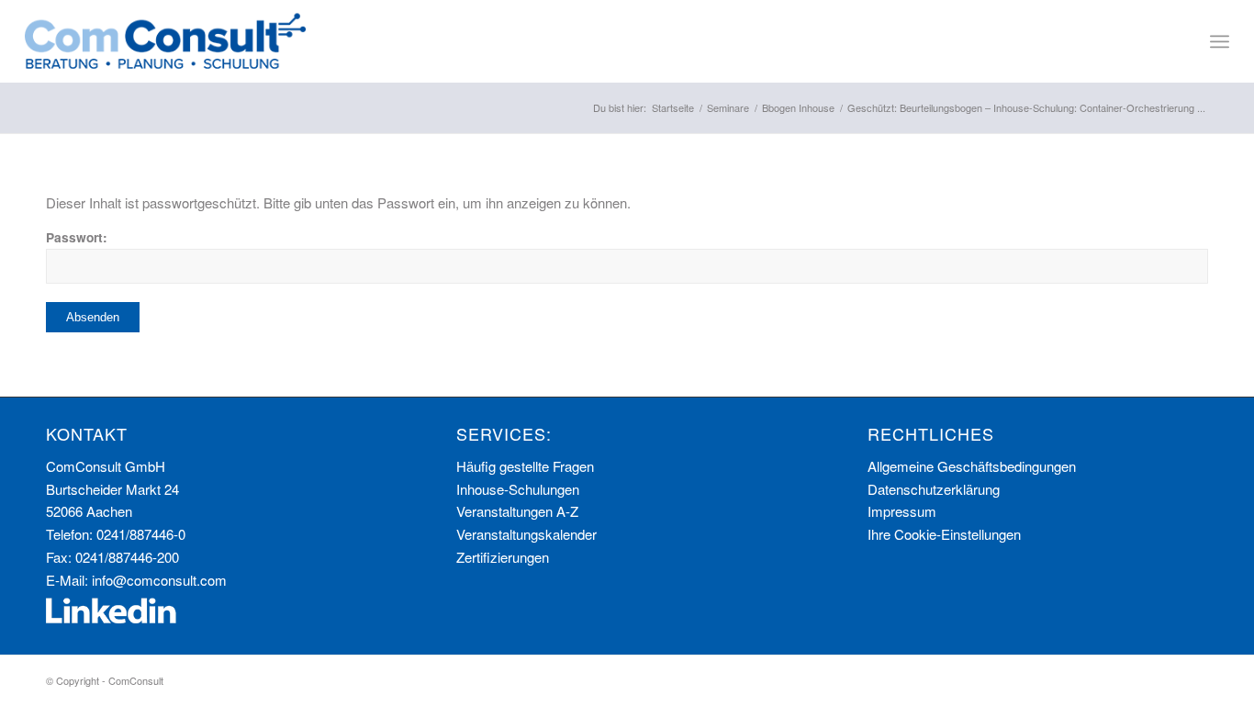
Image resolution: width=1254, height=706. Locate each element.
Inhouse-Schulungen (517, 489)
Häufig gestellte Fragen (525, 466)
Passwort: (76, 237)
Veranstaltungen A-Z (517, 511)
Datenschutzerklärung (934, 489)
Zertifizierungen (502, 556)
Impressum (902, 511)
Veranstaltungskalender (526, 534)
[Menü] (1219, 41)
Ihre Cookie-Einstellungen (944, 534)
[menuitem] (1219, 41)
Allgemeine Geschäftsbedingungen (972, 466)
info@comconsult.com (159, 579)
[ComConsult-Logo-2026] (165, 41)
